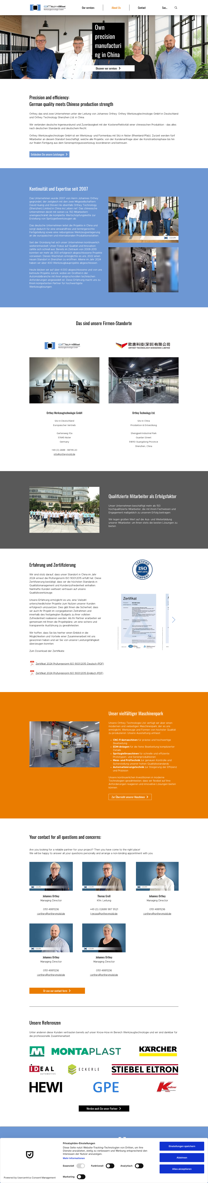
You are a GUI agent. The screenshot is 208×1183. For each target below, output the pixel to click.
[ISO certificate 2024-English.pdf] (32, 673)
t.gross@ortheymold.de (104, 914)
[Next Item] (174, 620)
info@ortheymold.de (64, 454)
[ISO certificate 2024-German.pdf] (32, 663)
